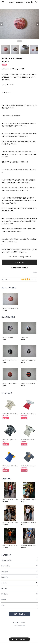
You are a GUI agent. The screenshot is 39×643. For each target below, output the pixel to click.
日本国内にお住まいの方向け (19, 268)
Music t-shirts (5, 566)
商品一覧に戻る (19, 614)
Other (3, 605)
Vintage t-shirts (6, 560)
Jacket (3, 583)
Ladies (3, 599)
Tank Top (4, 571)
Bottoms (4, 588)
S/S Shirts (4, 577)
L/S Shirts (4, 594)
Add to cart (19, 262)
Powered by (17, 625)
